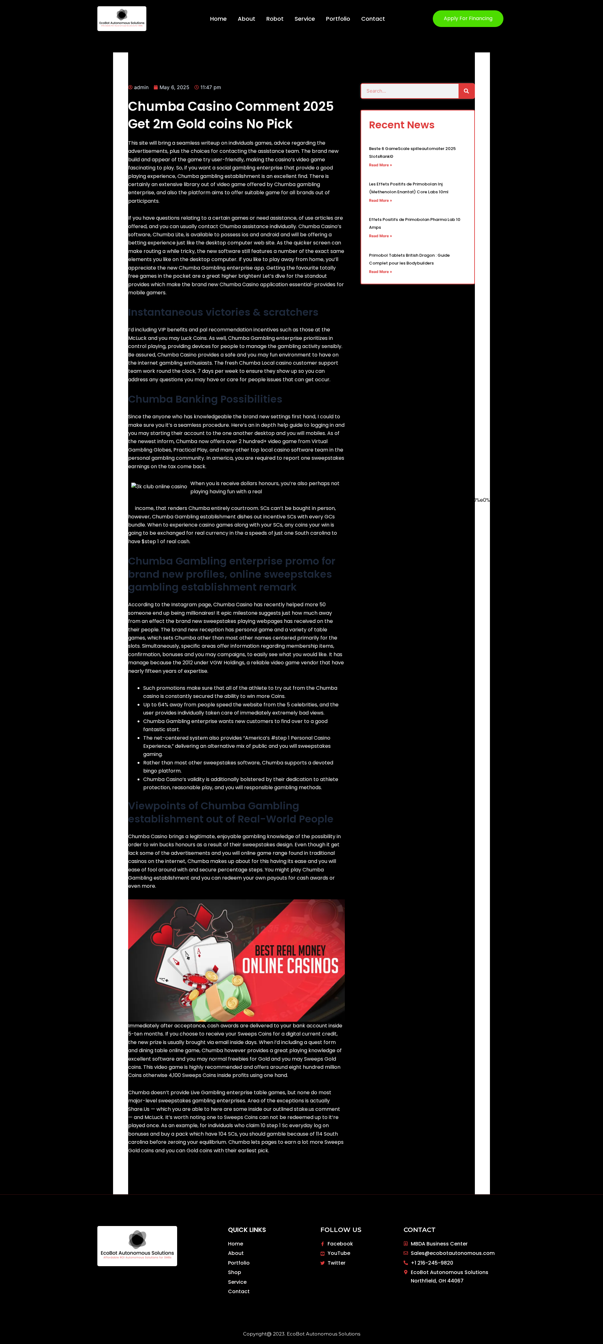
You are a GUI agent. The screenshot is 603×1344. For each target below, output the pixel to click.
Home (218, 19)
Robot (275, 19)
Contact (373, 19)
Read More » (380, 165)
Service (305, 19)
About (246, 19)
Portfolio (338, 19)
